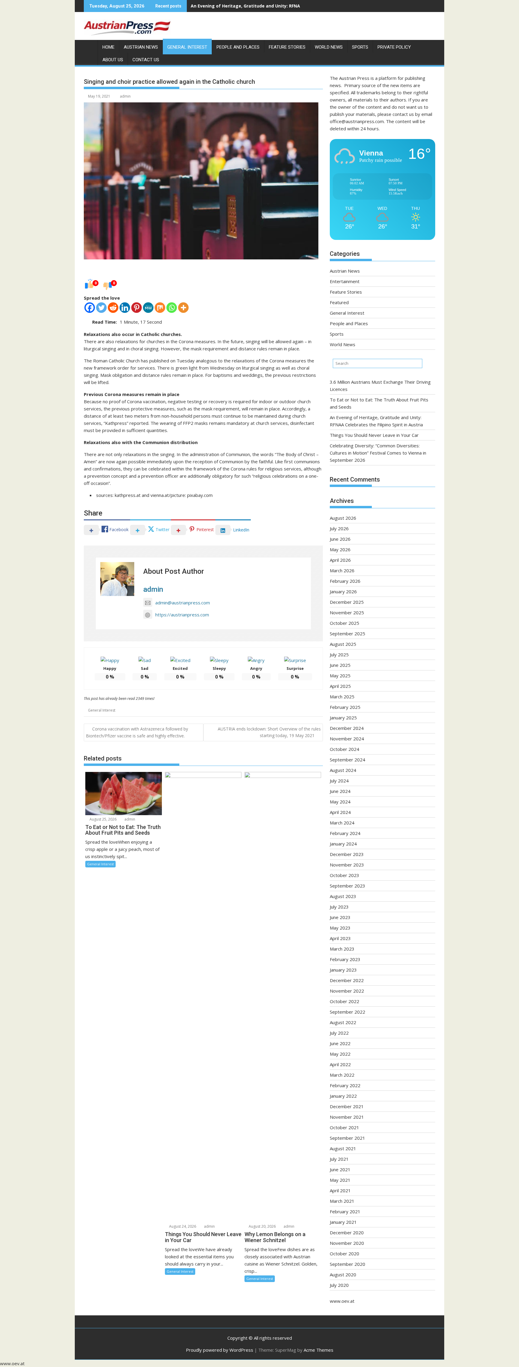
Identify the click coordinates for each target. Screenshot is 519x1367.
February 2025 (345, 707)
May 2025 (340, 676)
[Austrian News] (90, 45)
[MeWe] (148, 307)
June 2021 (340, 1169)
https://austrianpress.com (182, 615)
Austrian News (141, 47)
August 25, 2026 (103, 819)
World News (329, 47)
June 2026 (340, 539)
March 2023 (342, 949)
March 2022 (342, 1075)
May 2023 (340, 928)
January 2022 (343, 1096)
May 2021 (340, 1180)
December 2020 (347, 1232)
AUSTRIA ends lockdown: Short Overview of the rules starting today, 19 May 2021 (269, 732)
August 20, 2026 (262, 1226)
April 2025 (340, 686)
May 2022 (340, 1054)
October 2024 (344, 749)
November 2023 (347, 865)
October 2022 (344, 1001)
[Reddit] (113, 307)
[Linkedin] (125, 307)
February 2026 (345, 581)
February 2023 (345, 959)
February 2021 (345, 1211)
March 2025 (342, 697)
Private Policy (394, 47)
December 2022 (347, 980)
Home (108, 47)
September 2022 (347, 1012)
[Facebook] (89, 307)
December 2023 (347, 854)
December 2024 (347, 728)
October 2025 (344, 623)
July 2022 (339, 1033)
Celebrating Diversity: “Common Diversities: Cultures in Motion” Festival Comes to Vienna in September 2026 (378, 453)
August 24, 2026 (182, 1226)
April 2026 (340, 560)
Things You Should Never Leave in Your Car (374, 435)
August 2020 (343, 1275)
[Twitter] (101, 307)
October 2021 (344, 1127)
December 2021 (347, 1106)
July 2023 (339, 907)
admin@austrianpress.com (182, 603)
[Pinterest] (136, 307)
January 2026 (343, 591)
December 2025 (347, 602)
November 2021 (347, 1117)
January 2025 (343, 718)
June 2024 (340, 791)
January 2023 (343, 970)
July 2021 (339, 1159)
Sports (360, 47)
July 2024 (339, 781)
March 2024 (342, 823)
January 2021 (343, 1222)
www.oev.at (342, 1301)
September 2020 (347, 1264)
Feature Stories (287, 47)
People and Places (238, 47)
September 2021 (347, 1138)
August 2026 (343, 518)
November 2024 (347, 739)
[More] (183, 307)
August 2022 (343, 1022)
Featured (339, 302)
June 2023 (340, 917)
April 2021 (340, 1190)
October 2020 (344, 1254)
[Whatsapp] (171, 307)
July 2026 (339, 528)
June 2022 (340, 1043)
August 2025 (343, 644)
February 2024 (345, 833)
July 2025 (339, 655)
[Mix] (160, 307)
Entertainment (345, 281)
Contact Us (145, 59)
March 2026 (342, 570)
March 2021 (342, 1201)
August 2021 (343, 1148)
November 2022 (347, 991)
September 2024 (347, 760)
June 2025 (340, 665)
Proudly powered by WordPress (219, 1350)
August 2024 (343, 770)
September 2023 (347, 886)
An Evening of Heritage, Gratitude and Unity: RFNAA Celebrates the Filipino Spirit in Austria (289, 6)
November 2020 (347, 1243)
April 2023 (340, 938)
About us (112, 59)
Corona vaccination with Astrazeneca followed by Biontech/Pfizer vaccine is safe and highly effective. (137, 732)
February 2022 (345, 1085)
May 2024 (340, 802)
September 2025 (347, 634)
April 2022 (340, 1064)
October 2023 (344, 875)
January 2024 (343, 844)
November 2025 (347, 612)
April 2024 (340, 812)
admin (125, 96)
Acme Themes (318, 1350)
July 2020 (339, 1285)
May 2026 (340, 549)
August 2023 (343, 896)
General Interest (187, 47)
